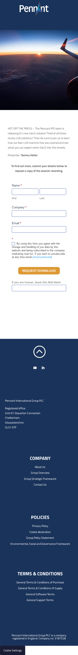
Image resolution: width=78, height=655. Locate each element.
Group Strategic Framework (40, 479)
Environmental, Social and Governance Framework (40, 544)
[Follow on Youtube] (35, 368)
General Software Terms (40, 594)
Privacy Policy (40, 526)
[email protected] (42, 257)
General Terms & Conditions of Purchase (40, 582)
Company (19, 207)
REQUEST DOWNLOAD (39, 270)
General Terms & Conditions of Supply (40, 588)
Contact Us (40, 484)
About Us (40, 467)
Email (16, 223)
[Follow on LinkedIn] (43, 368)
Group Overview (40, 473)
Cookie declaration (40, 532)
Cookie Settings (12, 650)
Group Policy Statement (40, 538)
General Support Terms (40, 600)
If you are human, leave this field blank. (36, 282)
